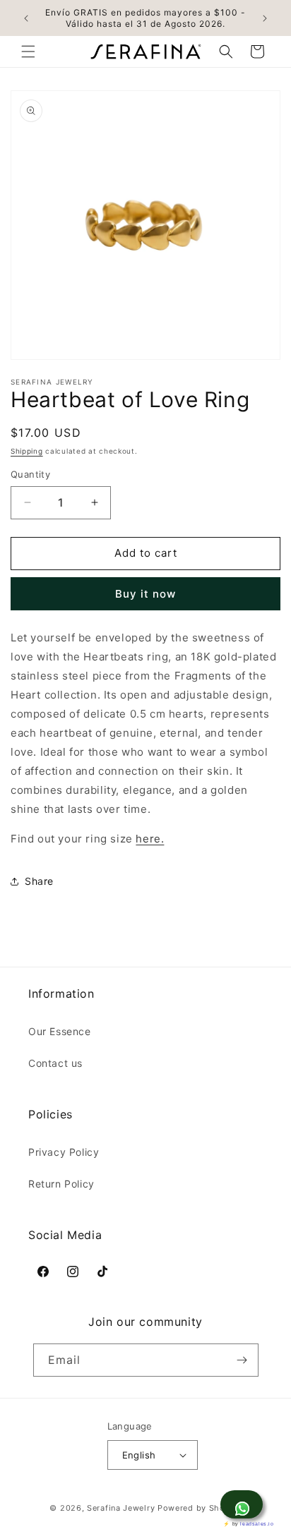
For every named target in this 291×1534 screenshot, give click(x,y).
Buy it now (145, 593)
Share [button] (39, 881)
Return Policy (61, 1184)
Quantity (30, 474)
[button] (28, 51)
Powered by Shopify (200, 1508)
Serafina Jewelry (121, 1508)
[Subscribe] (242, 1360)
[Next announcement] (264, 18)
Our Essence (59, 1031)
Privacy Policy (63, 1152)
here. (150, 838)
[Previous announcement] (26, 18)
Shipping (27, 451)
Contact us (55, 1063)
